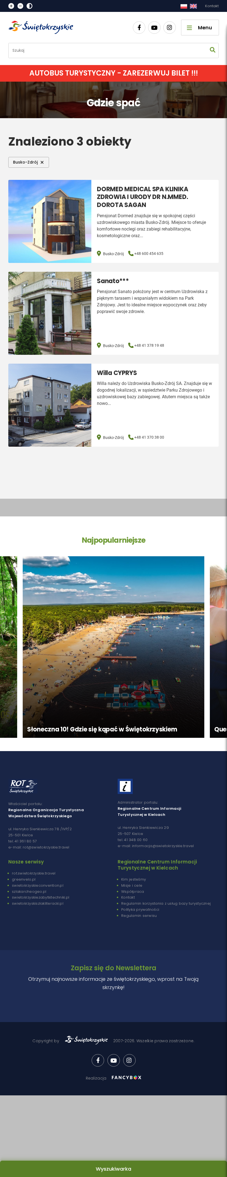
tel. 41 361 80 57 (22, 841)
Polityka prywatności (140, 909)
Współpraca (132, 891)
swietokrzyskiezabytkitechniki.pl (40, 897)
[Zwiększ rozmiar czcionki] (11, 6)
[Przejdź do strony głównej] (43, 27)
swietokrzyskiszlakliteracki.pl (37, 903)
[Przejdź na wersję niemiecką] (193, 6)
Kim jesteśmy (133, 879)
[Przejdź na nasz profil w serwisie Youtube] (154, 27)
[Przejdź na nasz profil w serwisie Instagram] (169, 27)
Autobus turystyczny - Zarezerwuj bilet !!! (113, 73)
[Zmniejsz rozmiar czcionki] (20, 6)
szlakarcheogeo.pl (29, 891)
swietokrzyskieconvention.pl (37, 885)
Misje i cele (131, 885)
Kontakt (212, 6)
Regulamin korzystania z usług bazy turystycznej (166, 903)
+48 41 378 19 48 (149, 345)
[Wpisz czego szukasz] (212, 50)
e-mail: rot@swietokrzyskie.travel (38, 847)
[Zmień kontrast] (29, 6)
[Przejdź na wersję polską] (183, 6)
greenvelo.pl (23, 879)
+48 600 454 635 (148, 253)
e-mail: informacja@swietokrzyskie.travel (156, 846)
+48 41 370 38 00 (149, 437)
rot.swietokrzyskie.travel (34, 873)
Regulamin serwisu (139, 915)
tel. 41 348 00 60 (133, 839)
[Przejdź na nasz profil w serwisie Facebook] (139, 27)
